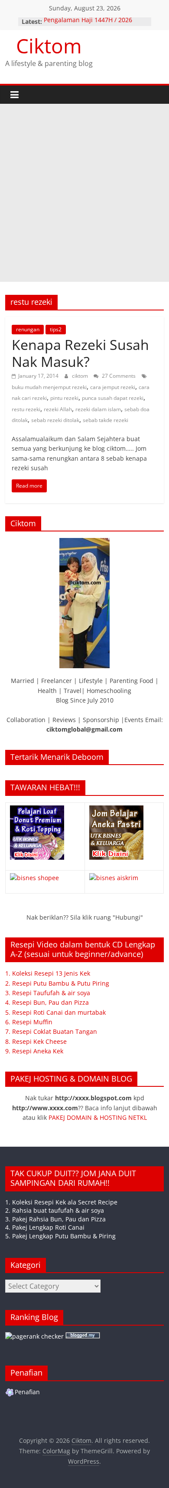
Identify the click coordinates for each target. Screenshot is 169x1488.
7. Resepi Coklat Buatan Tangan (51, 1031)
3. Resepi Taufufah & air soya (47, 993)
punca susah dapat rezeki (112, 398)
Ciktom (49, 45)
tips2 (56, 329)
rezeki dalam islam (98, 409)
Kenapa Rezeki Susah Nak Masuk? (80, 352)
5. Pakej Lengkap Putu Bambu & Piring (60, 1236)
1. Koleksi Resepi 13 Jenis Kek (47, 973)
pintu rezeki (64, 398)
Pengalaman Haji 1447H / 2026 (88, 21)
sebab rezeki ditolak (55, 420)
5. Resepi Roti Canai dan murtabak (55, 1012)
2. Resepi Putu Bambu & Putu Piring (57, 983)
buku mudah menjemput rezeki (49, 387)
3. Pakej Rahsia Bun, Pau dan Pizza (55, 1219)
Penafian (27, 1392)
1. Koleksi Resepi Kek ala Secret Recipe (61, 1202)
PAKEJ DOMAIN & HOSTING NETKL (98, 1117)
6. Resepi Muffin (28, 1022)
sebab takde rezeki (105, 420)
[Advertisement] (84, 192)
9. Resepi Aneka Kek (34, 1051)
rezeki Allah (58, 409)
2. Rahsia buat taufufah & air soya (54, 1210)
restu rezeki (26, 409)
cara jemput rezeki (112, 387)
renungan (27, 329)
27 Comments (118, 375)
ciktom (80, 375)
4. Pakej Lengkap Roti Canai (44, 1227)
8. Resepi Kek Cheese (36, 1041)
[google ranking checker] (34, 1336)
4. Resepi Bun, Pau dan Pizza (47, 1002)
